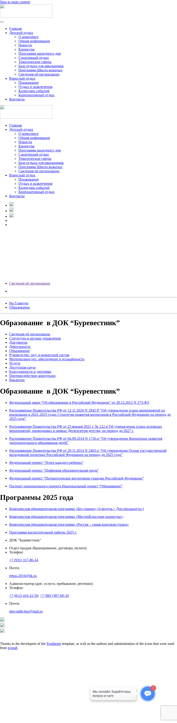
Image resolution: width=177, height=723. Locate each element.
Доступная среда (22, 367)
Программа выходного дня (39, 53)
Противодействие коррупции (32, 376)
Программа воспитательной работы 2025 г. (43, 532)
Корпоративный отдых (36, 95)
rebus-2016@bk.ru (23, 576)
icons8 (12, 648)
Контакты (17, 99)
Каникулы (26, 49)
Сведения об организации (29, 283)
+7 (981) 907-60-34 (54, 596)
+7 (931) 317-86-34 (23, 560)
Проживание (28, 83)
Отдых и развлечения (35, 87)
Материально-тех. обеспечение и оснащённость (46, 359)
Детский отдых (21, 33)
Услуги (14, 363)
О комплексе (28, 37)
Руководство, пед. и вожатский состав (39, 355)
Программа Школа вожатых (40, 70)
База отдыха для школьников (41, 66)
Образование (19, 307)
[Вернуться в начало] (26, 16)
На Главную (18, 303)
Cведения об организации (38, 74)
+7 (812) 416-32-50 (23, 596)
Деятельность (19, 347)
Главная (15, 28)
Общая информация (34, 41)
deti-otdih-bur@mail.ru (26, 611)
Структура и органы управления (35, 338)
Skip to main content (15, 2)
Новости (25, 45)
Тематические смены (34, 62)
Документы (18, 342)
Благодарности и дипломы (30, 372)
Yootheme (53, 644)
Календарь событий (34, 91)
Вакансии (17, 380)
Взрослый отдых (22, 78)
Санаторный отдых (33, 58)
